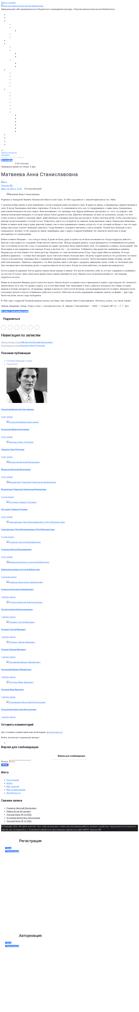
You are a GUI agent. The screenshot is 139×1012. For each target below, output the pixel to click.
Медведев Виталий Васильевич (16, 469)
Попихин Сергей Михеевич (13, 629)
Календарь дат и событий (25, 105)
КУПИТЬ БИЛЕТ (14, 144)
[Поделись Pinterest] (37, 327)
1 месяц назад (8, 597)
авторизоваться (54, 732)
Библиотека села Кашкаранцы (27, 82)
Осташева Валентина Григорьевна (23, 818)
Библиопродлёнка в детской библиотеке (20, 569)
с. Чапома (22, 131)
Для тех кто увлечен (27, 63)
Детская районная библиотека (27, 73)
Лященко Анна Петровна (12, 449)
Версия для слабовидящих (71, 756)
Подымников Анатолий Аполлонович (18, 709)
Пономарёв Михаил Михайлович (16, 669)
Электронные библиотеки (24, 47)
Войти (9, 783)
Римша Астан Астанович (19, 811)
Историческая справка (23, 27)
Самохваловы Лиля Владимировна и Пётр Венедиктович (28, 529)
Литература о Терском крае (25, 112)
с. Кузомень (23, 125)
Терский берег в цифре (18, 134)
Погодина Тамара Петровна (14, 509)
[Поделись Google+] (30, 327)
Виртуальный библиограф (19, 141)
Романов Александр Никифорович (17, 589)
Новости (11, 18)
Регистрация (13, 780)
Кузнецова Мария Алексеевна (15, 429)
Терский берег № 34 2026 (19, 814)
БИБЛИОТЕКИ (13, 69)
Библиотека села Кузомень (25, 86)
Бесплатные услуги (21, 37)
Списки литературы (21, 108)
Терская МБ (7, 185)
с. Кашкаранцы (24, 121)
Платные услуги (20, 34)
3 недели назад (9, 577)
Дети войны (18, 95)
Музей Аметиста (20, 76)
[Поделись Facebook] (17, 327)
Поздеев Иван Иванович (12, 690)
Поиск (4, 765)
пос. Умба (22, 115)
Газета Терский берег (17, 138)
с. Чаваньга (23, 128)
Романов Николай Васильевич (22, 808)
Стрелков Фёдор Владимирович (16, 549)
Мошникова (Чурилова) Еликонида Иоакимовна (23, 489)
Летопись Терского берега (25, 102)
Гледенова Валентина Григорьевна (17, 409)
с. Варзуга (22, 118)
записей (13, 786)
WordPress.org (14, 793)
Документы (12, 40)
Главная (10, 14)
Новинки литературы (27, 53)
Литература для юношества (31, 66)
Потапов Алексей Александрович (17, 609)
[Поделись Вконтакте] (3, 327)
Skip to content (8, 2)
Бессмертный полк (21, 92)
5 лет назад (7, 417)
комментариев (16, 790)
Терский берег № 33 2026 (19, 821)
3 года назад (7, 497)
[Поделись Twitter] (23, 327)
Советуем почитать (27, 56)
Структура (22, 31)
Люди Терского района (23, 99)
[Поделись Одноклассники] (10, 327)
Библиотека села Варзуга (24, 79)
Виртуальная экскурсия (23, 24)
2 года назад (7, 537)
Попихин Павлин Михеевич (13, 649)
